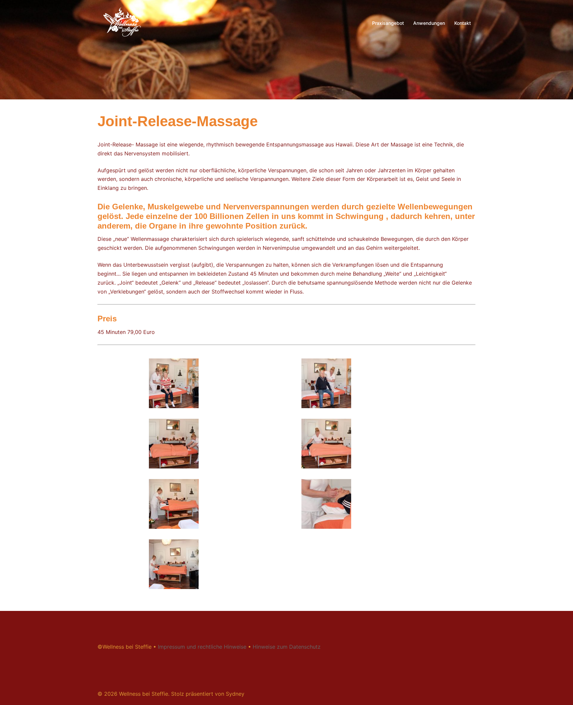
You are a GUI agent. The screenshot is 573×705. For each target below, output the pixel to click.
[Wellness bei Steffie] (121, 22)
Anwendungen (429, 23)
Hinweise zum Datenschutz (287, 646)
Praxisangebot (388, 23)
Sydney (235, 693)
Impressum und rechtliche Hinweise (202, 646)
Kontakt (462, 23)
